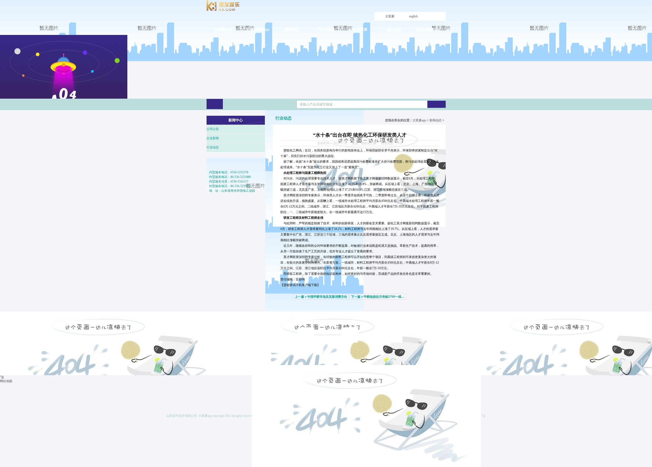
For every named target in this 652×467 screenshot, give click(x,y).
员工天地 (391, 321)
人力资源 (347, 321)
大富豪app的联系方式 (438, 339)
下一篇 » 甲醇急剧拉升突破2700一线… (377, 297)
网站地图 (6, 381)
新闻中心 (304, 321)
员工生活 (393, 340)
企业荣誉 (220, 349)
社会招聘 (350, 340)
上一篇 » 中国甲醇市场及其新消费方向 (321, 297)
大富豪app (390, 21)
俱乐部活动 (394, 335)
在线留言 (438, 349)
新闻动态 (435, 120)
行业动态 (213, 147)
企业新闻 (213, 138)
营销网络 (263, 350)
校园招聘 (350, 335)
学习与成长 (394, 330)
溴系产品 (263, 340)
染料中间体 (265, 330)
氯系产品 (263, 345)
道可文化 (220, 344)
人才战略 (350, 330)
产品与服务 (262, 321)
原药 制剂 (263, 335)
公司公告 (213, 129)
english (413, 16)
